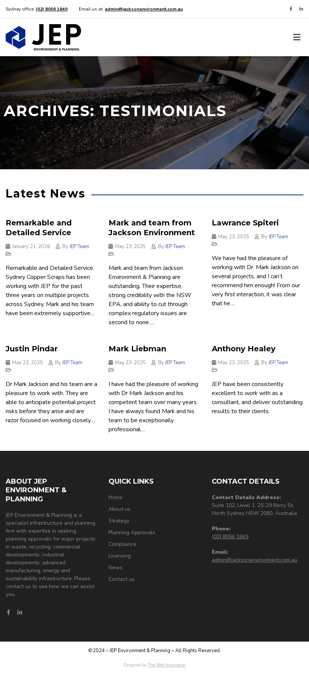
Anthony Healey (243, 348)
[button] (297, 37)
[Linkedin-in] (301, 9)
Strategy (119, 520)
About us (119, 509)
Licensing (120, 555)
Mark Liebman (137, 348)
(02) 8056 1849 (230, 536)
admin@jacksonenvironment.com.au (254, 560)
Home (115, 497)
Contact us (122, 579)
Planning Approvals (132, 532)
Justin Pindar (32, 348)
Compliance (122, 544)
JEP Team (79, 246)
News (115, 567)
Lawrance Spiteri (245, 222)
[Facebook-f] (291, 9)
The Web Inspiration (167, 665)
